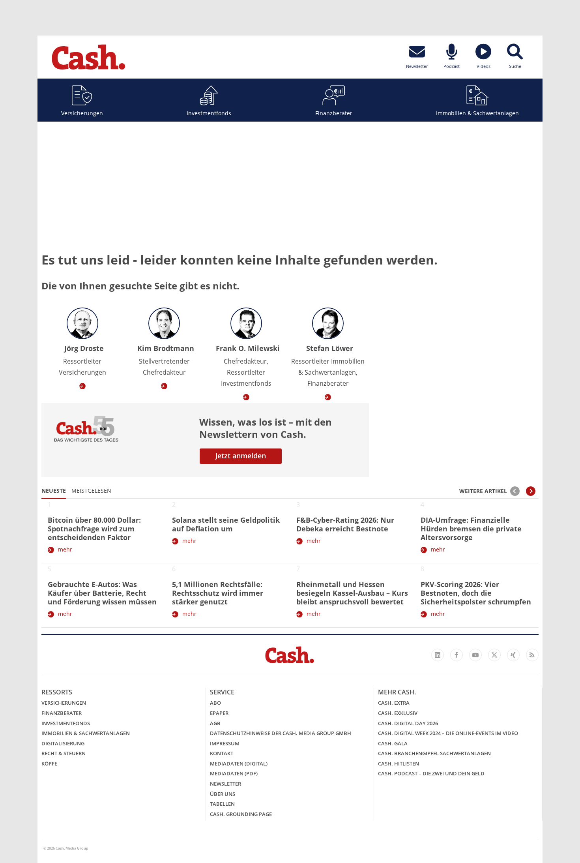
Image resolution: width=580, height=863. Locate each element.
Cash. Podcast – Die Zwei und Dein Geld (431, 773)
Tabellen (222, 803)
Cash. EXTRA (394, 702)
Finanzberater (333, 113)
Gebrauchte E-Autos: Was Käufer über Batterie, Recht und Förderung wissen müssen (102, 593)
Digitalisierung (62, 743)
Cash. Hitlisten (398, 763)
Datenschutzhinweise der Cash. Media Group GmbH (280, 733)
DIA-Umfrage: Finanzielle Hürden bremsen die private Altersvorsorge (471, 528)
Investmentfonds (209, 113)
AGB (215, 723)
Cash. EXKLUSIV (397, 713)
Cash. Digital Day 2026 (408, 723)
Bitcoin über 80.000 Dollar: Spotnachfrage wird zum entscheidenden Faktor (94, 528)
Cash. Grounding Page (241, 814)
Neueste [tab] (53, 490)
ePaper (219, 713)
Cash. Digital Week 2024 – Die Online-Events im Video (448, 733)
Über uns (222, 793)
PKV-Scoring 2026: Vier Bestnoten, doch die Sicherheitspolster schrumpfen (476, 593)
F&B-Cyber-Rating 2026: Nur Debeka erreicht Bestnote (345, 524)
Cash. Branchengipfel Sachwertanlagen (434, 753)
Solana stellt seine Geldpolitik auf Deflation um (226, 524)
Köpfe (49, 763)
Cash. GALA (393, 743)
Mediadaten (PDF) (234, 773)
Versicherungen (82, 113)
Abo (215, 702)
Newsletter (225, 783)
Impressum (224, 743)
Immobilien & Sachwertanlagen (477, 113)
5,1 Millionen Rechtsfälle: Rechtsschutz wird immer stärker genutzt (217, 593)
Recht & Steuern (63, 753)
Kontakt (221, 753)
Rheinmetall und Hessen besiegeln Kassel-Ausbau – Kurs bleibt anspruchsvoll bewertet (352, 593)
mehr (65, 549)
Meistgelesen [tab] (91, 490)
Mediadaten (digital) (239, 763)
